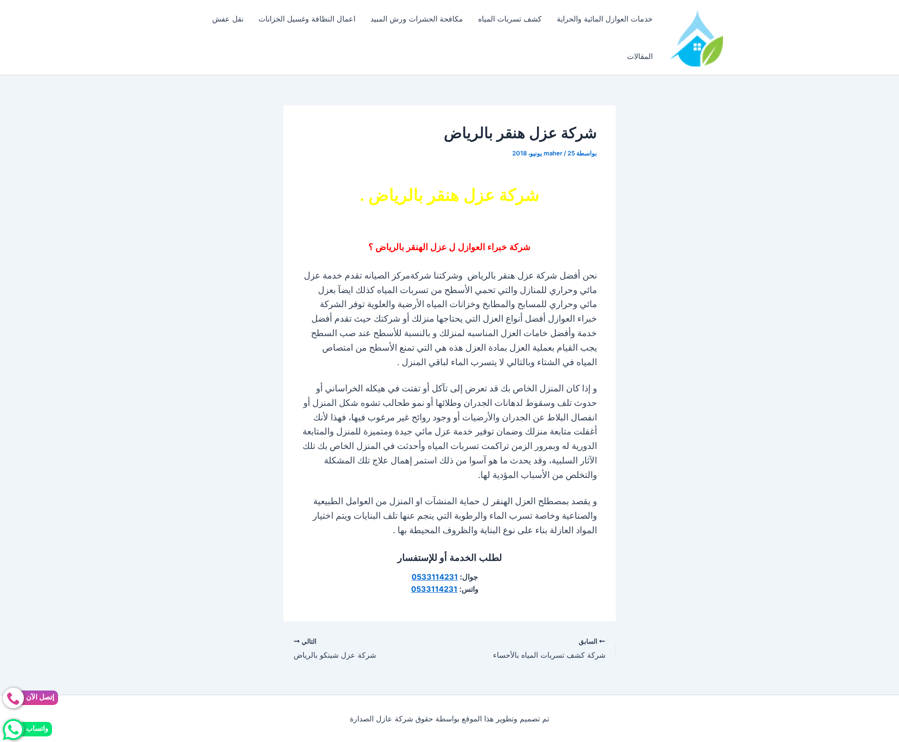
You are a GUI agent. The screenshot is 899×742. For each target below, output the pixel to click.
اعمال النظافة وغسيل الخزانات (306, 18)
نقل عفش (227, 18)
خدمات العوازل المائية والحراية (605, 18)
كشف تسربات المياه (510, 18)
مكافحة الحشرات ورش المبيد (416, 18)
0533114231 (435, 576)
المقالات (640, 56)
